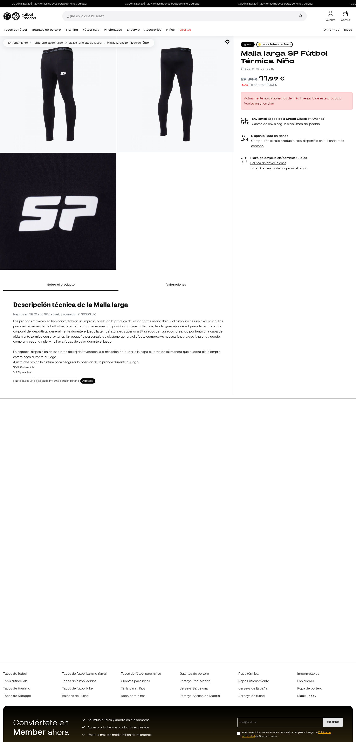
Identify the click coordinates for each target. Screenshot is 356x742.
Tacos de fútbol (15, 29)
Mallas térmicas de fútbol (85, 42)
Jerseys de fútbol (251, 696)
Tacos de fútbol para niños (141, 673)
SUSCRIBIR (333, 722)
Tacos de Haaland (16, 688)
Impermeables (308, 673)
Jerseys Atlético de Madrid (200, 696)
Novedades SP (24, 380)
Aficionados (113, 29)
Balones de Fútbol (75, 696)
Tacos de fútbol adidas (79, 681)
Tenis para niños (133, 688)
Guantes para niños (135, 681)
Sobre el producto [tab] (61, 284)
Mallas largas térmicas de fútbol (128, 42)
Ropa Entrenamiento (253, 681)
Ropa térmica (248, 673)
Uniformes (331, 29)
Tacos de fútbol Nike (77, 688)
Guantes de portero (46, 29)
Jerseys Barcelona (194, 688)
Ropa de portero (309, 688)
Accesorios (152, 29)
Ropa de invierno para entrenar (57, 380)
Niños (170, 29)
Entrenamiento (18, 42)
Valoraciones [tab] (176, 284)
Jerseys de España (252, 688)
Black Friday (306, 696)
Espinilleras (305, 681)
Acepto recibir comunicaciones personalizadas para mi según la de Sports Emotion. (286, 734)
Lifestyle (133, 29)
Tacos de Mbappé (17, 696)
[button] (297, 141)
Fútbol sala (91, 29)
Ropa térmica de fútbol (48, 42)
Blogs (348, 29)
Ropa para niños (133, 696)
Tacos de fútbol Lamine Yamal (84, 673)
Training (72, 29)
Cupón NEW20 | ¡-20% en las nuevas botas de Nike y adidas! (150, 3)
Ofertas (185, 29)
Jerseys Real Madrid (195, 681)
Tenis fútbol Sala (15, 681)
